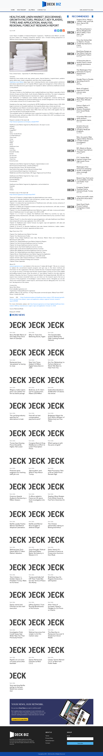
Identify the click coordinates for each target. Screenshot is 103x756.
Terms (47, 736)
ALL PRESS (32, 10)
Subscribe (80, 743)
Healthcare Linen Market (17, 82)
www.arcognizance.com (16, 266)
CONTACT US (41, 10)
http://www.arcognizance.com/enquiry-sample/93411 (24, 121)
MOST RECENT (21, 10)
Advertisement (49, 740)
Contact (47, 743)
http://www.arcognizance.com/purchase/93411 (22, 194)
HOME (13, 10)
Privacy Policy (49, 738)
